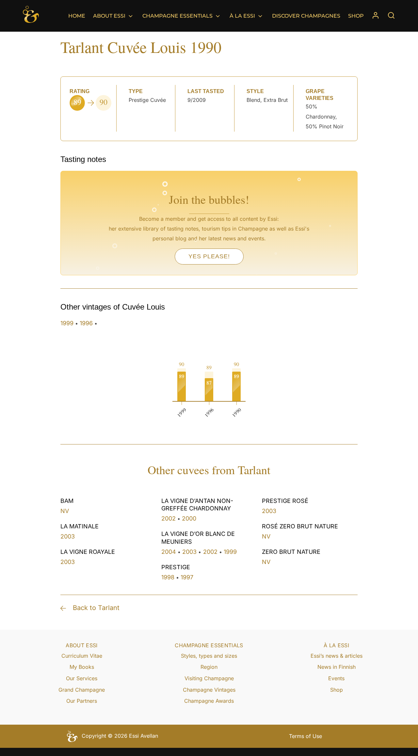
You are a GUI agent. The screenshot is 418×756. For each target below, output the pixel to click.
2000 (189, 518)
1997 (187, 577)
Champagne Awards (209, 701)
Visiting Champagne (209, 678)
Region (209, 667)
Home (76, 16)
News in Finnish (336, 667)
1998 (167, 577)
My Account (375, 16)
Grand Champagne (81, 689)
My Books (82, 667)
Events (336, 678)
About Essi (109, 16)
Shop (356, 16)
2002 (168, 518)
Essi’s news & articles (336, 655)
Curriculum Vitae (81, 655)
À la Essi (242, 16)
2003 (67, 536)
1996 (86, 323)
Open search (391, 15)
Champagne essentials (177, 16)
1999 (66, 323)
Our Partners (81, 701)
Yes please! (209, 256)
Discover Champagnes (306, 16)
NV (64, 510)
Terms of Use (305, 736)
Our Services (81, 678)
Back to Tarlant (96, 608)
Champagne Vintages (209, 689)
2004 (168, 551)
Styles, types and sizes (209, 655)
